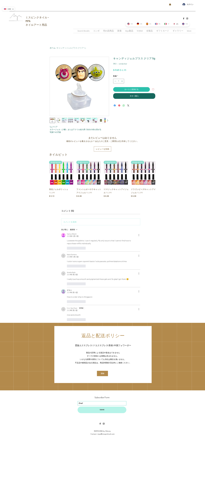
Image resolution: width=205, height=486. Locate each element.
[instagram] (187, 18)
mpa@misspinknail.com (106, 434)
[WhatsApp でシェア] (123, 105)
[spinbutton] (119, 81)
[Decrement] (115, 81)
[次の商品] (159, 173)
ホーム (52, 48)
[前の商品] (45, 173)
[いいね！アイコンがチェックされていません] (68, 248)
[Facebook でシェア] (114, 105)
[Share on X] (128, 105)
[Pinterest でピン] (119, 105)
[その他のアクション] (138, 235)
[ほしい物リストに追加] (153, 89)
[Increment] (122, 81)
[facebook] (183, 18)
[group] (102, 179)
